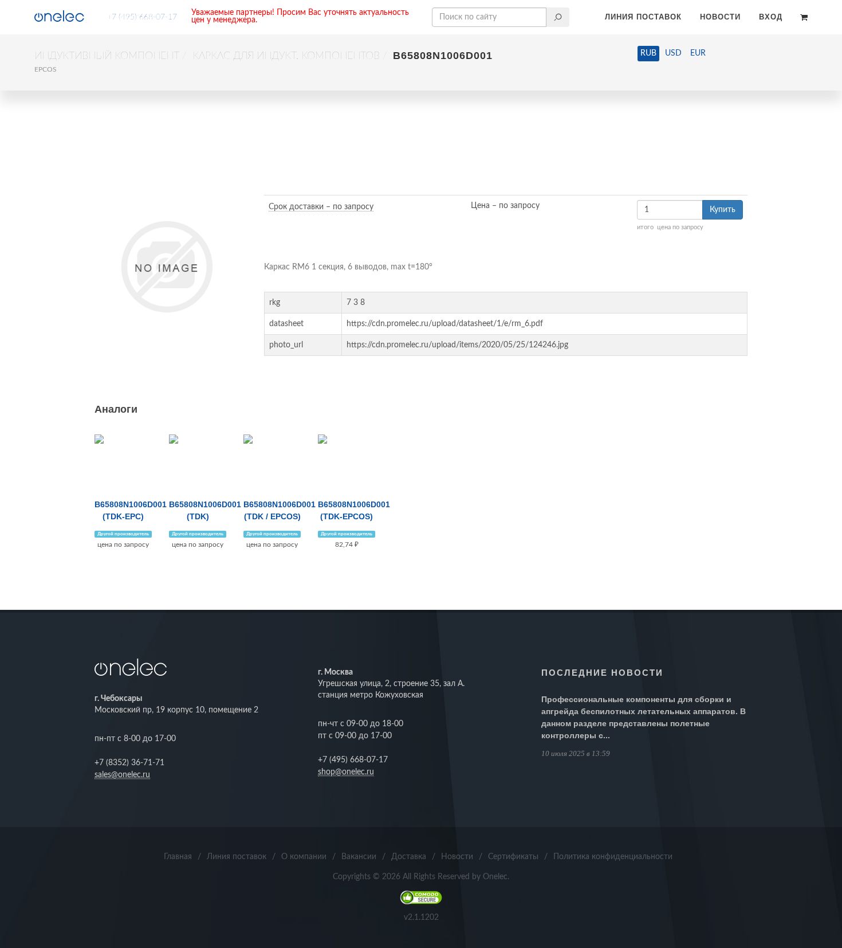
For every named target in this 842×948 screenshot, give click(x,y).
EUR (698, 53)
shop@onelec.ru (346, 772)
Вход (770, 17)
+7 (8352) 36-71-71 (129, 763)
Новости (720, 17)
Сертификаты (513, 857)
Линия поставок (643, 17)
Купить (722, 210)
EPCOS (45, 69)
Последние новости (602, 672)
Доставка (408, 857)
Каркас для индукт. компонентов (286, 56)
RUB (648, 53)
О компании (303, 857)
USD (673, 53)
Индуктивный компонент (106, 56)
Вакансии (358, 857)
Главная (178, 857)
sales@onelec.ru (122, 775)
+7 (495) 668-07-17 (142, 17)
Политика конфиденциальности (612, 857)
